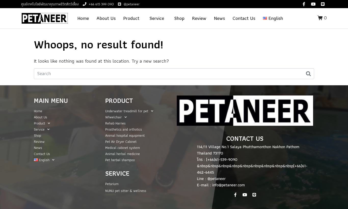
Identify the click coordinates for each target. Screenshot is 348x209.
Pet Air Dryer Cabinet (121, 141)
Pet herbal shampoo (120, 160)
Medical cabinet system (122, 147)
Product (131, 18)
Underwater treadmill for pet (126, 111)
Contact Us (244, 18)
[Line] (323, 4)
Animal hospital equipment (125, 135)
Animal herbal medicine (122, 154)
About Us (106, 18)
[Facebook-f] (304, 4)
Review (199, 18)
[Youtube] (313, 4)
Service (157, 18)
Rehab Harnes (115, 123)
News (219, 18)
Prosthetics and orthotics (123, 129)
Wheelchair (113, 117)
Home (83, 18)
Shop (179, 18)
